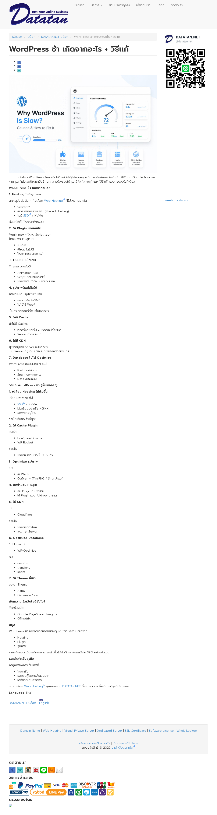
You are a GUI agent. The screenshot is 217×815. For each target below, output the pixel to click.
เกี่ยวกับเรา (143, 5)
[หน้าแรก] (40, 14)
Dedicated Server (109, 730)
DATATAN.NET (71, 686)
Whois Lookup (187, 730)
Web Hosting (53, 201)
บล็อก (160, 5)
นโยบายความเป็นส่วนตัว (94, 743)
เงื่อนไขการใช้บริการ (125, 743)
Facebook (19, 62)
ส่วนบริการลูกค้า (119, 5)
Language (17, 693)
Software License (161, 730)
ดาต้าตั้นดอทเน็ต (122, 747)
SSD (26, 215)
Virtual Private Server (79, 730)
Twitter (19, 71)
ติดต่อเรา (177, 5)
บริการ (95, 5)
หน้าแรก (80, 5)
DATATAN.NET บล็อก (54, 37)
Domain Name (30, 730)
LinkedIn (19, 66)
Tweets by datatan (176, 200)
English (44, 703)
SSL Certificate (135, 730)
